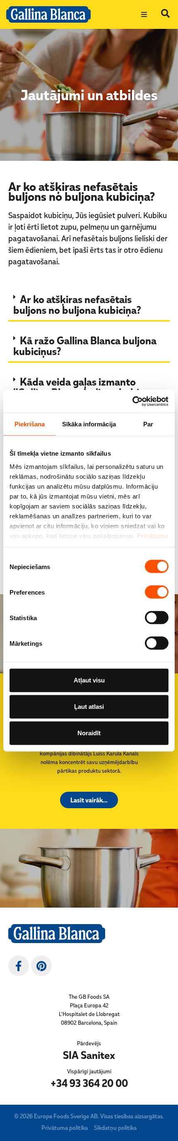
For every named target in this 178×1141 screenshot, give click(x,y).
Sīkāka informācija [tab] (89, 424)
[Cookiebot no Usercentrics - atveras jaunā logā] (132, 401)
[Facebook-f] (18, 965)
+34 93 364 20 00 (89, 1083)
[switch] (156, 592)
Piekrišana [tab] (29, 424)
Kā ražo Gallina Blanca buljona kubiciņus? (84, 345)
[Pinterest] (41, 965)
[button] (144, 14)
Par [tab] (148, 424)
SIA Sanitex (89, 1055)
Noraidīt (89, 732)
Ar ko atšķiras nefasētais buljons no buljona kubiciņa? (77, 304)
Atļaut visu (89, 680)
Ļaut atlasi (89, 706)
